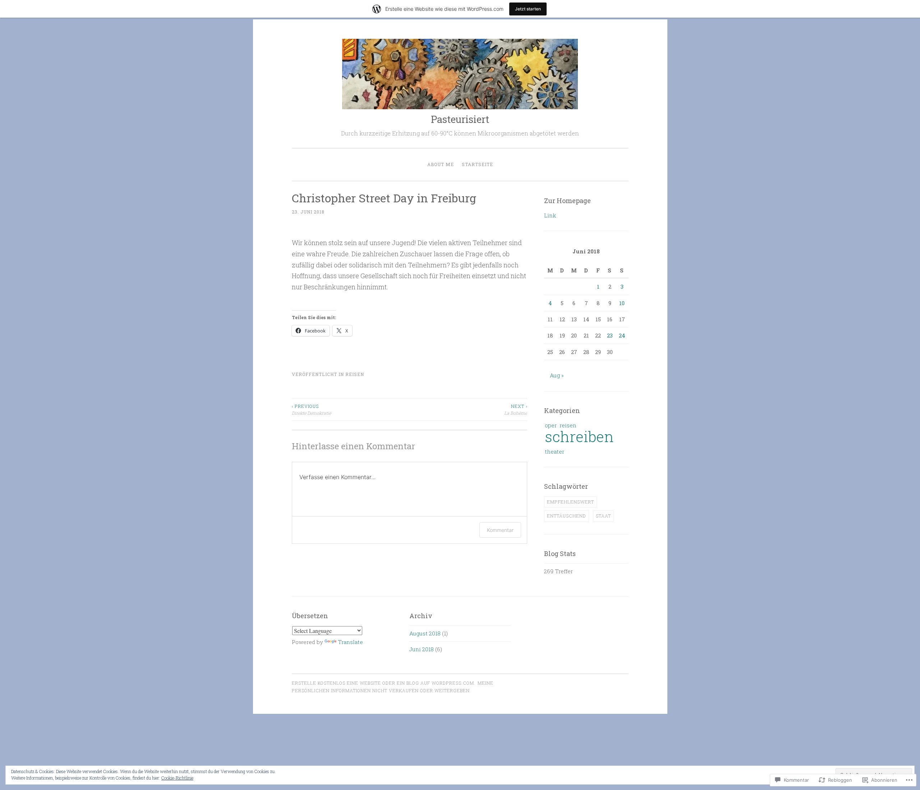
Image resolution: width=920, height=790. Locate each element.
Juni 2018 (421, 649)
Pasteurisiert (460, 119)
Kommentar (500, 530)
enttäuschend (566, 516)
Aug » (557, 375)
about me (440, 164)
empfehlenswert (570, 502)
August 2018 (425, 633)
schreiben (579, 436)
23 (610, 335)
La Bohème (515, 409)
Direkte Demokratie (311, 409)
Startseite (477, 164)
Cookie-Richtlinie (177, 778)
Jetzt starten (528, 9)
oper (551, 425)
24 (622, 335)
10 (622, 303)
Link (550, 215)
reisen (354, 374)
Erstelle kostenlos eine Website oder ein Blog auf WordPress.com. (383, 683)
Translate (350, 642)
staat (603, 516)
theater (554, 451)
